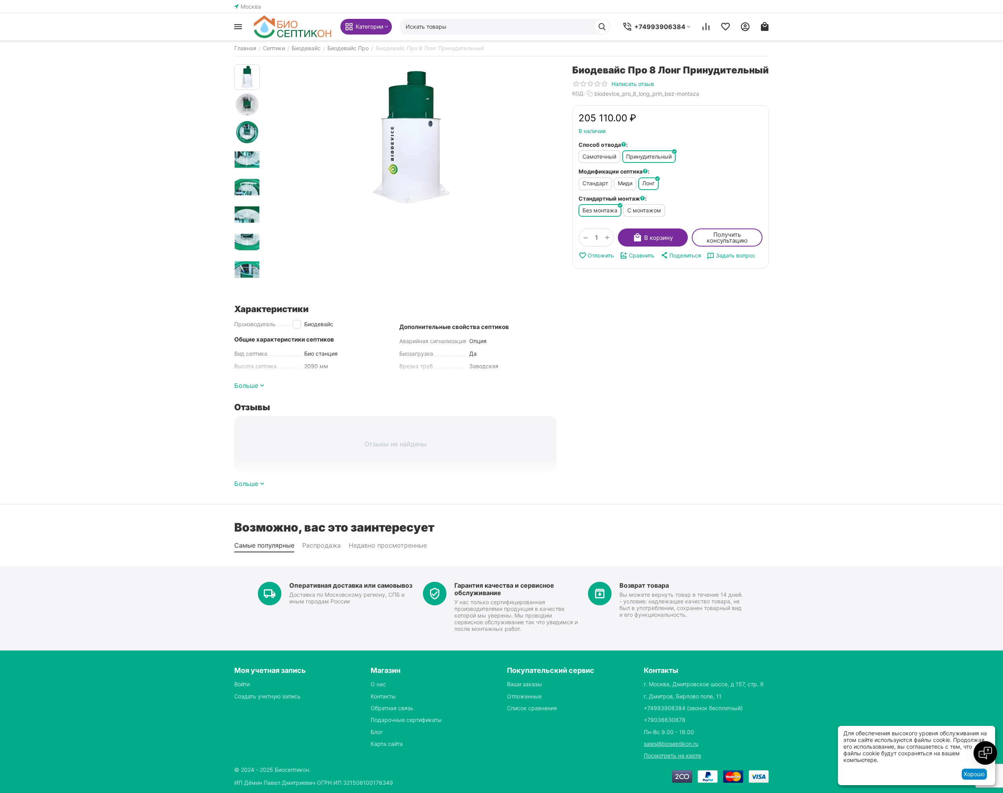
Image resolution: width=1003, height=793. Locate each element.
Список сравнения (532, 708)
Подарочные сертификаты (406, 719)
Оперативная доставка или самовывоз (350, 585)
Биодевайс (306, 48)
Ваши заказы (524, 684)
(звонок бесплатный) (693, 708)
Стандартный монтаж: (613, 198)
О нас (378, 684)
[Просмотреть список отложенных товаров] (725, 27)
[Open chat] (985, 753)
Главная (245, 48)
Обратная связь (392, 708)
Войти (242, 684)
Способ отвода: (603, 144)
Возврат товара (644, 585)
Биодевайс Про (348, 48)
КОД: (578, 93)
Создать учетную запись (267, 696)
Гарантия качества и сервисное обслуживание (504, 589)
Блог (377, 732)
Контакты (383, 696)
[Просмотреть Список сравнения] (706, 27)
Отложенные (524, 696)
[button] (680, 255)
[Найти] (602, 27)
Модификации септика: (614, 171)
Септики (274, 48)
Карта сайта (387, 743)
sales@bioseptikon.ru (671, 743)
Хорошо (974, 774)
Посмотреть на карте (672, 755)
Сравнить (641, 255)
